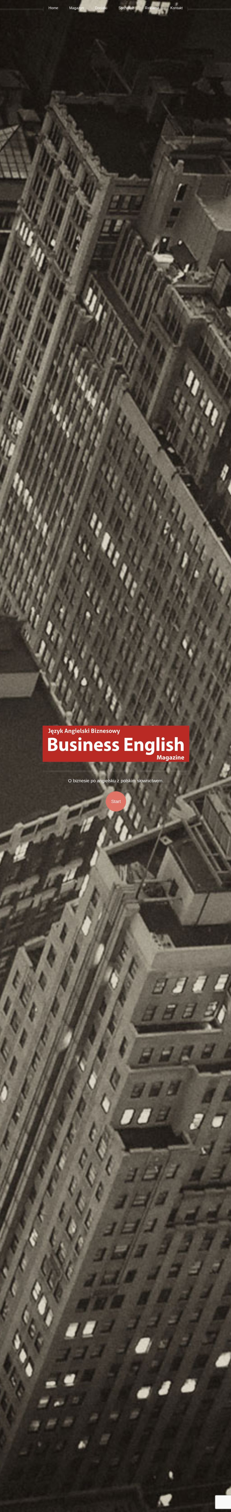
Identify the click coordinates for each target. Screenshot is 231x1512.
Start (116, 801)
